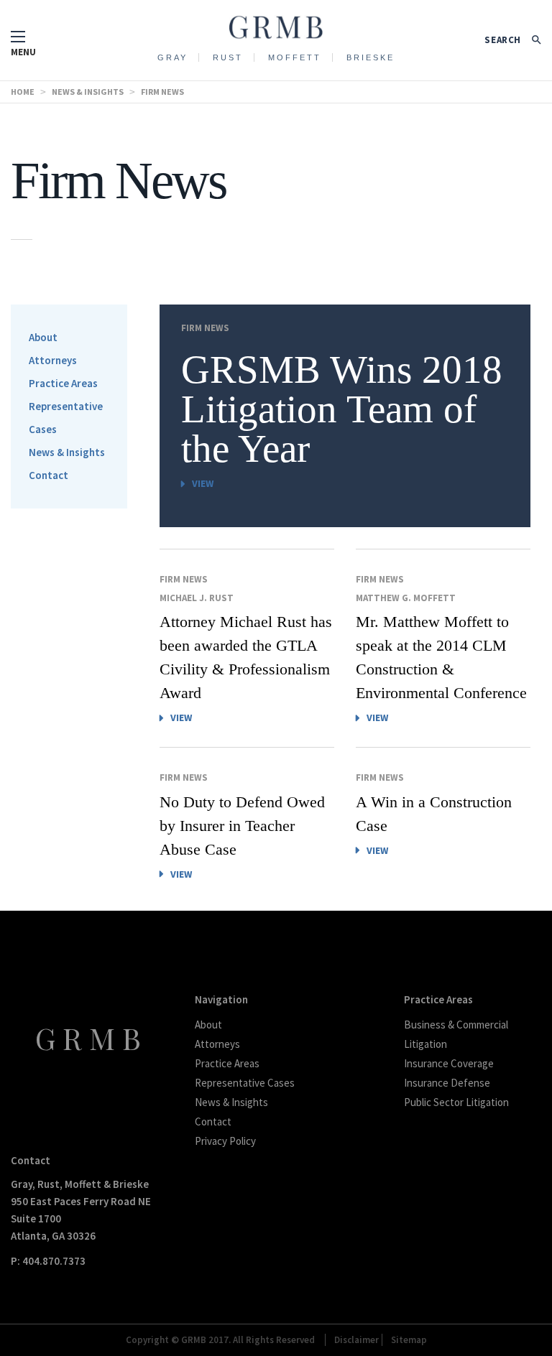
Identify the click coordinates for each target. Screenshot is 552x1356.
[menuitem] (173, 56)
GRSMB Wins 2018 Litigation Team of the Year (341, 408)
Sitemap (409, 1340)
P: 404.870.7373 (48, 1261)
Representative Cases (245, 1083)
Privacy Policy (225, 1141)
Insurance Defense (447, 1083)
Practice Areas (63, 383)
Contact (48, 475)
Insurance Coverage (449, 1063)
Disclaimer (356, 1340)
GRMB (91, 1037)
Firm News (205, 328)
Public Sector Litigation (456, 1102)
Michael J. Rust (197, 598)
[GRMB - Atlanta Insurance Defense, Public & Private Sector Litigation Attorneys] (276, 23)
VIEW (202, 483)
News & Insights (67, 452)
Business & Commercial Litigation (456, 1034)
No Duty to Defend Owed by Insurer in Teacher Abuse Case (242, 825)
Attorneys (53, 360)
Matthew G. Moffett (406, 598)
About (43, 337)
